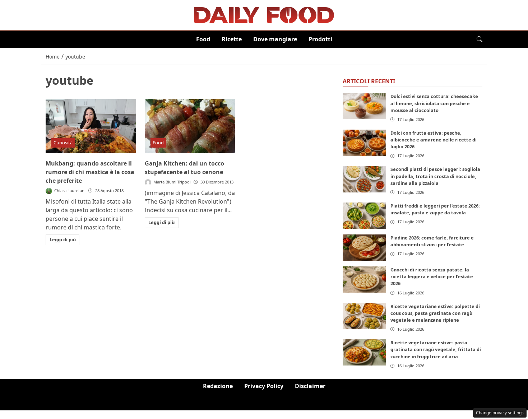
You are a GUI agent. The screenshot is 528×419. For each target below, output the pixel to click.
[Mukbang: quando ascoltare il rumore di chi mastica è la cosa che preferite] (91, 126)
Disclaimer (310, 386)
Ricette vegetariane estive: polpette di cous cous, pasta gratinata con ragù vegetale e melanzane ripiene (435, 313)
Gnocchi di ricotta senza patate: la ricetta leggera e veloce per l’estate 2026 (431, 276)
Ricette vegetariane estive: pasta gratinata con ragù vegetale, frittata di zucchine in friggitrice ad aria (435, 349)
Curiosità (63, 142)
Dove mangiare (275, 39)
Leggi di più (63, 239)
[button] (479, 39)
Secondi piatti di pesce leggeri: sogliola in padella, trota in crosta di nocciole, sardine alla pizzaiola (435, 176)
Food (203, 39)
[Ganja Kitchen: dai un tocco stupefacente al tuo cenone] (190, 126)
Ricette (232, 39)
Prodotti (320, 39)
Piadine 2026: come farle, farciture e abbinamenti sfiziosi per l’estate (432, 241)
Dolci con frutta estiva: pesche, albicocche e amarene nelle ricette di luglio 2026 (433, 140)
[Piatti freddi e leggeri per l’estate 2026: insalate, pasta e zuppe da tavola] (364, 215)
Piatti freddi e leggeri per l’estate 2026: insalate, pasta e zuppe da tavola (435, 209)
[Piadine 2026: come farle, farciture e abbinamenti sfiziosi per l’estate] (364, 247)
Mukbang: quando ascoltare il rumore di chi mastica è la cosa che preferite (90, 172)
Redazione (218, 386)
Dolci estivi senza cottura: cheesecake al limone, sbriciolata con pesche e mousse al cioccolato (434, 103)
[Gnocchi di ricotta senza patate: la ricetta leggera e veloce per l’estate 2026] (364, 279)
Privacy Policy (263, 386)
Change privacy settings (500, 413)
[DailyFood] (264, 14)
